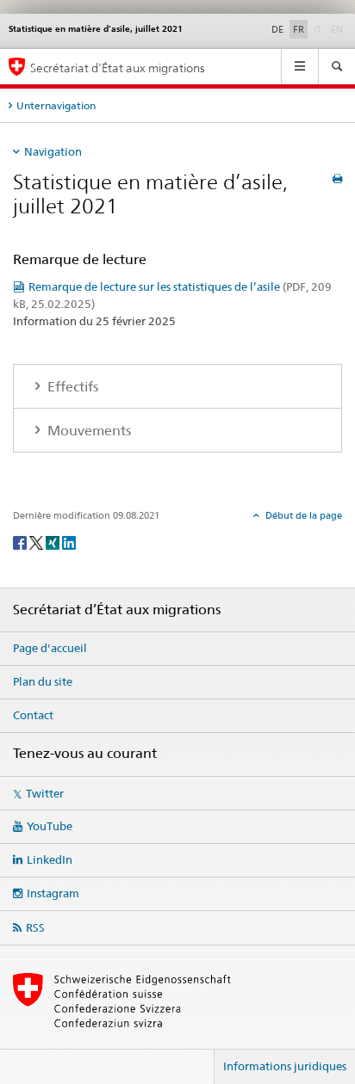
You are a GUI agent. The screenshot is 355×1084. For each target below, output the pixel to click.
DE (277, 29)
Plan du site (42, 681)
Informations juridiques (284, 1066)
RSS (35, 927)
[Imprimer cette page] (337, 178)
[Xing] (54, 541)
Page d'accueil (50, 648)
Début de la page (302, 515)
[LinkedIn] (69, 541)
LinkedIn (49, 859)
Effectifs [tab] (71, 387)
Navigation (53, 151)
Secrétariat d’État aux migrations (117, 67)
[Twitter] (37, 541)
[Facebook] (21, 541)
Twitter (45, 793)
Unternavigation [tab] (56, 105)
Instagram (53, 893)
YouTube (49, 826)
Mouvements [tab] (87, 430)
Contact (33, 715)
